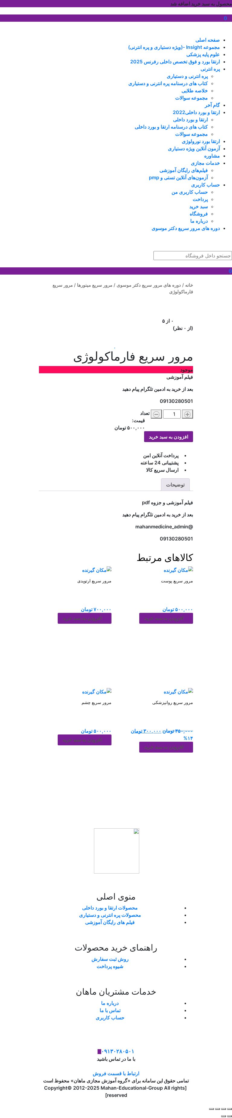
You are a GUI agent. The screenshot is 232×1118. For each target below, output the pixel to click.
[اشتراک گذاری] (217, 1109)
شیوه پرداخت (110, 966)
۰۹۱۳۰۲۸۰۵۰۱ (117, 1051)
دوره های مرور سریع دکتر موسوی (149, 285)
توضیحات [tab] (175, 485)
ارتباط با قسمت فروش (116, 1073)
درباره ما (110, 1003)
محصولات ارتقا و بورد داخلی (110, 908)
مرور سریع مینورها (94, 285)
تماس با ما (110, 1010)
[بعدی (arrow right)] (223, 1116)
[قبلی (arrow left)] (229, 1116)
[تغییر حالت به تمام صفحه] (223, 1109)
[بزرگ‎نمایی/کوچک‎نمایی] (229, 1109)
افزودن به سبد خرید (168, 437)
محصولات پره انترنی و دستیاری (110, 915)
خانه (189, 285)
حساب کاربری (110, 1017)
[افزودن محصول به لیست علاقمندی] (116, 345)
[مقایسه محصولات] (116, 25)
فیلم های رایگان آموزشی (110, 922)
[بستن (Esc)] (211, 1109)
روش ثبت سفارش (110, 959)
